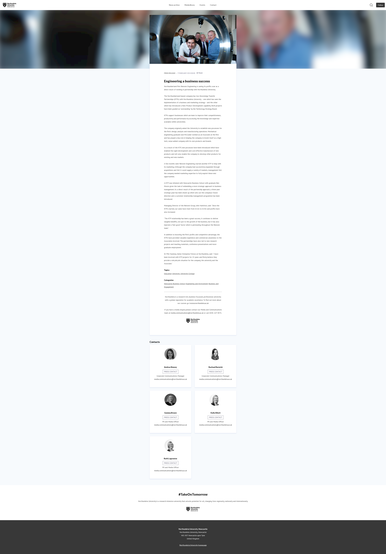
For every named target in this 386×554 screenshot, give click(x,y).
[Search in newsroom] (371, 5)
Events (202, 5)
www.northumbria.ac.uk (200, 303)
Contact (213, 5)
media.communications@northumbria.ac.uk (187, 313)
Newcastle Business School (174, 284)
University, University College (183, 273)
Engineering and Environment (197, 284)
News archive (174, 5)
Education (168, 273)
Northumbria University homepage (193, 545)
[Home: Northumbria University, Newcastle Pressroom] (9, 5)
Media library (189, 5)
